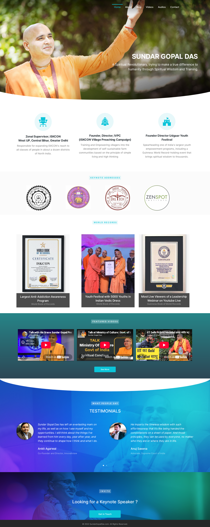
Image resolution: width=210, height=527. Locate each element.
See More (105, 369)
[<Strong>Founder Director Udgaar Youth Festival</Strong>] (166, 121)
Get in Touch (105, 514)
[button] (103, 465)
